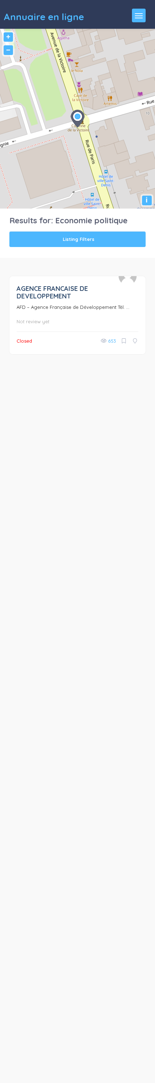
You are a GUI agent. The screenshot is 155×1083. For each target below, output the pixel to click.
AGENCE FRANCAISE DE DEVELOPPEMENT (52, 292)
